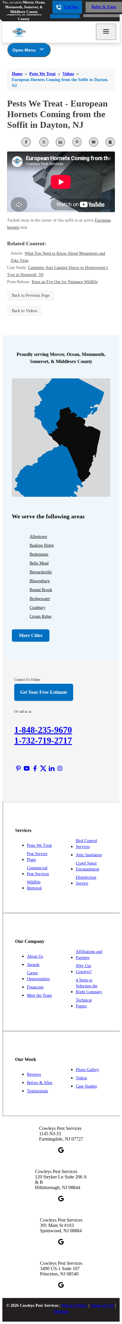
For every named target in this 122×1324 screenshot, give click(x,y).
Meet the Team (39, 995)
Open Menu (24, 50)
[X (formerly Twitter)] (43, 768)
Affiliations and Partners (89, 954)
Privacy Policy (74, 1305)
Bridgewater (40, 598)
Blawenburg (40, 581)
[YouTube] (26, 768)
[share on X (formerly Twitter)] (44, 142)
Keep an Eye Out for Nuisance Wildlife (65, 282)
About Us (35, 956)
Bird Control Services (86, 843)
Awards (33, 964)
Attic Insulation (89, 855)
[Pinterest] (18, 768)
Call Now (71, 7)
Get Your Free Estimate (43, 692)
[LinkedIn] (51, 768)
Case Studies (86, 1086)
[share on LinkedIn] (60, 142)
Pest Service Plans (37, 857)
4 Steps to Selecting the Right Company (89, 986)
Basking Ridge (42, 545)
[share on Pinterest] (77, 142)
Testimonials (37, 1091)
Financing (35, 987)
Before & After (39, 1083)
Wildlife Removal (34, 885)
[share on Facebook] (26, 142)
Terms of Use (102, 1305)
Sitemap (61, 1311)
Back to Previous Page (30, 295)
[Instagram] (59, 768)
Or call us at (22, 711)
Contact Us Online (27, 680)
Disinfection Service (86, 880)
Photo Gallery (87, 1069)
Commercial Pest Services (38, 871)
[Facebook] (34, 768)
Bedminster (39, 554)
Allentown (38, 536)
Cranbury (37, 607)
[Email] (93, 142)
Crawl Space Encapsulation (87, 866)
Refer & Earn (104, 7)
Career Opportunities (38, 976)
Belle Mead (39, 563)
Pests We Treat (39, 845)
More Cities (30, 635)
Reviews (34, 1074)
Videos (81, 1078)
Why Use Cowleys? (84, 969)
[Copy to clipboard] (110, 142)
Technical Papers (84, 1003)
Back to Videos (24, 311)
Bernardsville (41, 572)
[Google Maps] (61, 1150)
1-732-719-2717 (43, 740)
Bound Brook (41, 590)
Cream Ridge (41, 616)
